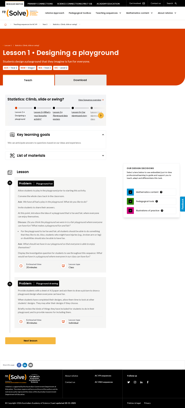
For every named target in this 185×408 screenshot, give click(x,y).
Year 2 (45, 24)
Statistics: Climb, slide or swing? (65, 24)
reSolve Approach (54, 13)
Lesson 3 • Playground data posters (60, 115)
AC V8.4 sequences (104, 382)
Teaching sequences (107, 13)
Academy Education (108, 3)
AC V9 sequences (103, 375)
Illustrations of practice (147, 210)
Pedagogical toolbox (80, 13)
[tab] (28, 80)
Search (170, 3)
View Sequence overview (89, 100)
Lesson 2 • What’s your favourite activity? (42, 115)
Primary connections (40, 3)
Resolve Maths (14, 4)
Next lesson (30, 340)
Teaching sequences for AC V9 (25, 24)
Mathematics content (137, 13)
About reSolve (165, 13)
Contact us (156, 3)
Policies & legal (134, 403)
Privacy (147, 403)
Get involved (135, 3)
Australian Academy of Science (36, 403)
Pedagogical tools (145, 201)
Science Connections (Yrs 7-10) (74, 3)
